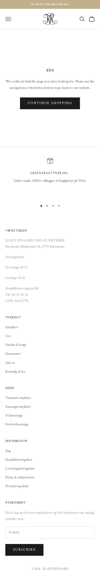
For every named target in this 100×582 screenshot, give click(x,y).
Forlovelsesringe (17, 424)
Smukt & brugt (15, 344)
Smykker (11, 327)
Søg (8, 450)
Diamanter (13, 353)
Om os (10, 362)
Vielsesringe (14, 415)
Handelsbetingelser (18, 459)
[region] (50, 177)
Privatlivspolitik (16, 486)
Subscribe (24, 549)
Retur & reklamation (19, 477)
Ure (8, 336)
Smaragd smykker (18, 406)
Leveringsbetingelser (20, 468)
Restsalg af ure (15, 371)
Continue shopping (50, 103)
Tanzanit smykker (18, 397)
